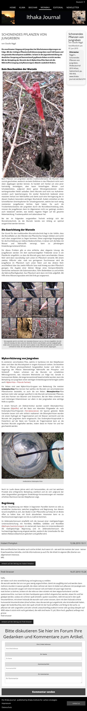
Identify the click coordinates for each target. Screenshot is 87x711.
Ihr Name (43, 654)
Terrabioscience (31, 411)
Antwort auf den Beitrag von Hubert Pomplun (18, 564)
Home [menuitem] (13, 7)
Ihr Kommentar (43, 674)
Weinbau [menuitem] (45, 7)
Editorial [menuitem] (58, 7)
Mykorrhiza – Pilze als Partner (18, 382)
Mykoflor (14, 408)
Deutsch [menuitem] (79, 2)
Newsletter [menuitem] (73, 7)
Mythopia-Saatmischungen (13, 526)
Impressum (6, 703)
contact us (76, 703)
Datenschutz (7, 707)
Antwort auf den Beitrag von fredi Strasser (17, 622)
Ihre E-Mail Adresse (44, 644)
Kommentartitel (43, 664)
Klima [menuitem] (22, 7)
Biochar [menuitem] (33, 7)
